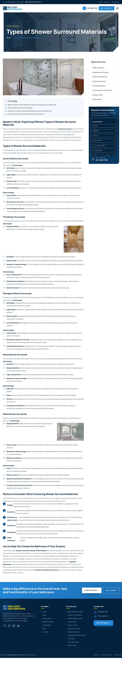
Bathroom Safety (48, 622)
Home (9, 38)
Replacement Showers (100, 72)
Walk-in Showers (97, 68)
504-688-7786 (102, 612)
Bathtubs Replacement (75, 612)
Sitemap (95, 655)
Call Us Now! (111, 590)
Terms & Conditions (106, 655)
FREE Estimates (106, 8)
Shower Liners (97, 95)
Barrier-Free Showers (99, 77)
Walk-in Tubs (72, 645)
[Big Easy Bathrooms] (12, 8)
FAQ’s (100, 2)
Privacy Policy (118, 655)
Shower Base (96, 99)
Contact (45, 632)
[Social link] (4, 625)
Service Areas (115, 2)
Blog (44, 629)
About (44, 615)
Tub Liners (71, 639)
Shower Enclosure (98, 86)
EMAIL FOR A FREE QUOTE (33, 2)
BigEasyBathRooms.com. (17, 655)
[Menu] (117, 8)
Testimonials (47, 625)
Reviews (107, 2)
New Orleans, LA (103, 616)
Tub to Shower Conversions (101, 90)
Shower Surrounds (98, 81)
